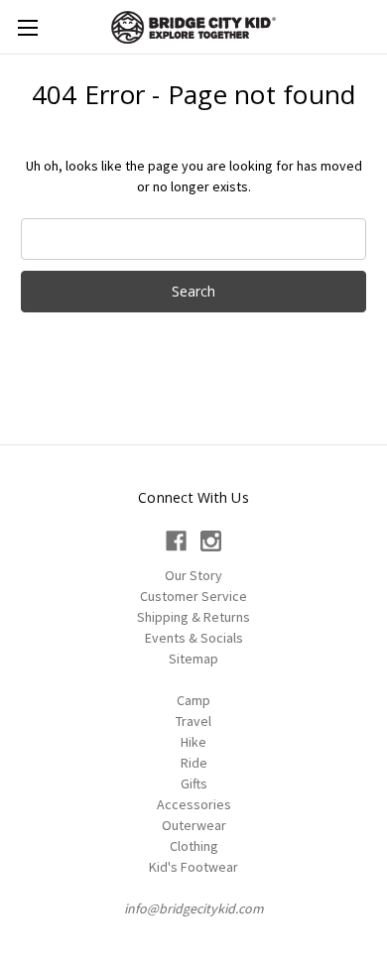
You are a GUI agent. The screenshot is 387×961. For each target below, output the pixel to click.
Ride (194, 763)
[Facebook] (176, 541)
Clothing (194, 846)
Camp (193, 700)
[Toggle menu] (27, 27)
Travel (193, 721)
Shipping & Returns (193, 617)
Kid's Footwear (193, 867)
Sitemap (193, 658)
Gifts (194, 783)
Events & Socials (194, 638)
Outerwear (194, 825)
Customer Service (193, 596)
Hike (193, 742)
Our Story (193, 575)
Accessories (194, 804)
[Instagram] (210, 541)
